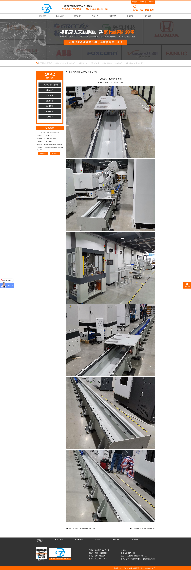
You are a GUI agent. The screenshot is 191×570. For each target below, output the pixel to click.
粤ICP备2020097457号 (148, 568)
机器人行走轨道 (107, 63)
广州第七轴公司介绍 (50, 85)
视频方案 (112, 16)
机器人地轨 (60, 16)
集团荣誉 (49, 106)
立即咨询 (43, 153)
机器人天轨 (129, 63)
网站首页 (42, 16)
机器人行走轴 (95, 63)
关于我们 (147, 16)
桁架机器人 (139, 63)
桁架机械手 (78, 16)
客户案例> (77, 72)
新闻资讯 (130, 16)
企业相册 (49, 101)
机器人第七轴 (83, 63)
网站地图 (134, 2)
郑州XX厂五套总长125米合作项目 (144, 528)
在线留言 (143, 2)
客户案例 (49, 117)
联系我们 (151, 2)
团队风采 (49, 95)
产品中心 (95, 16)
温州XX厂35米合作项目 (89, 72)
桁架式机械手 (71, 63)
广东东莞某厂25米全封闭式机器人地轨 (84, 528)
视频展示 (49, 112)
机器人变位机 (59, 63)
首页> (71, 72)
